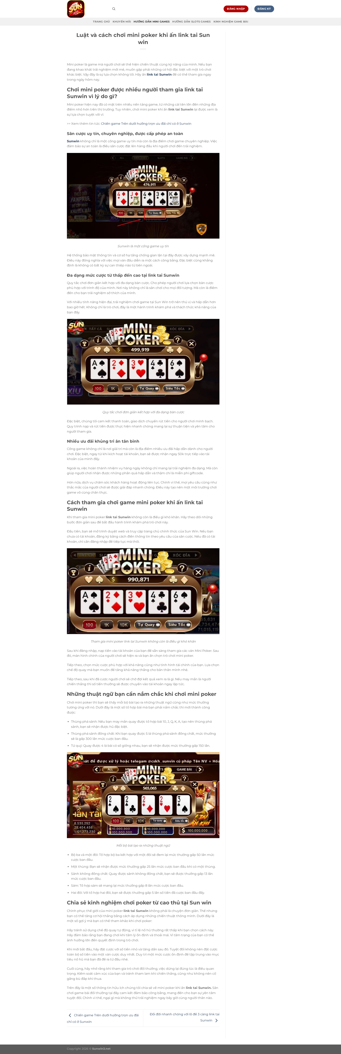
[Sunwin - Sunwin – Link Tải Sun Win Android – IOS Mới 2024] (86, 9)
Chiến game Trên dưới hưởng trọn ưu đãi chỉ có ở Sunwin (146, 124)
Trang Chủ (101, 21)
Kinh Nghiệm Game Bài (231, 21)
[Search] (113, 9)
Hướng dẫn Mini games (152, 21)
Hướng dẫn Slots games (191, 21)
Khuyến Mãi (122, 21)
